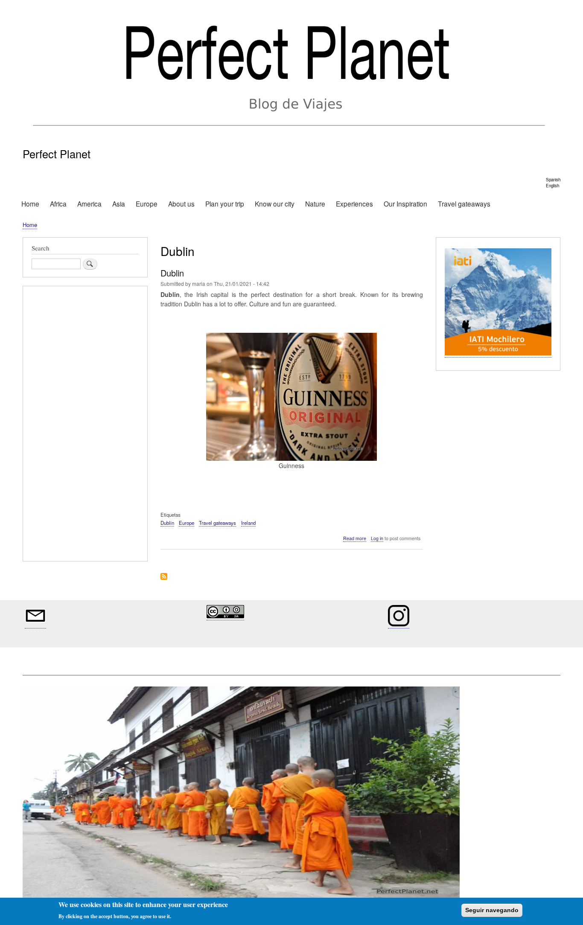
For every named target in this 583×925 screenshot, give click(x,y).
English (552, 186)
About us (181, 203)
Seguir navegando (492, 910)
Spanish (553, 180)
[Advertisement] (85, 425)
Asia (118, 203)
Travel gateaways (464, 203)
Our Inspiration (405, 203)
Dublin (167, 522)
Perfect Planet (56, 153)
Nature (315, 203)
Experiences (354, 203)
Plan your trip (224, 203)
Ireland (248, 522)
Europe (146, 203)
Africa (58, 203)
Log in (377, 538)
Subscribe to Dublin (163, 577)
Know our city (274, 203)
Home (30, 203)
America (89, 203)
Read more (354, 538)
